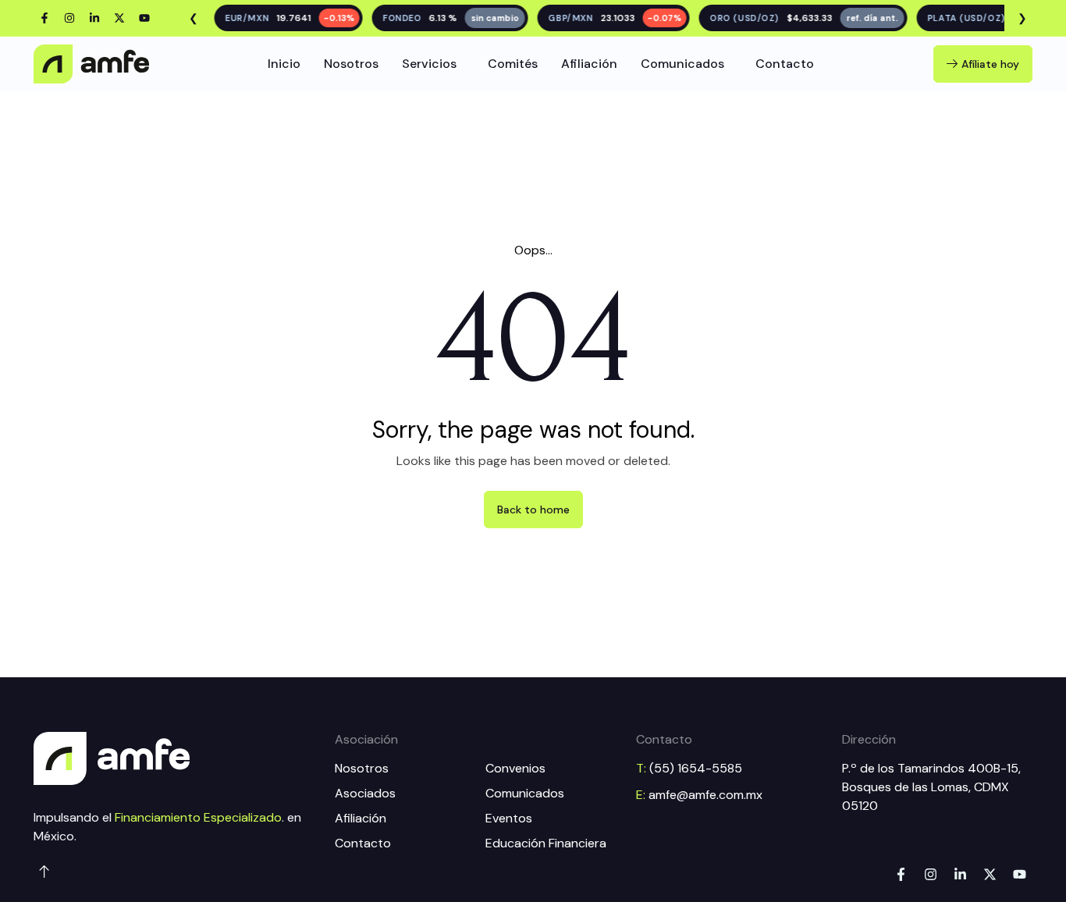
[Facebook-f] (44, 18)
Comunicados (682, 63)
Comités (513, 63)
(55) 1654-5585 (695, 768)
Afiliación (589, 63)
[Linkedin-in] (94, 18)
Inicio (284, 63)
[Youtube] (144, 18)
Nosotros (351, 63)
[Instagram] (69, 18)
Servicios (429, 63)
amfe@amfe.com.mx (705, 795)
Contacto (784, 63)
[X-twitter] (119, 18)
